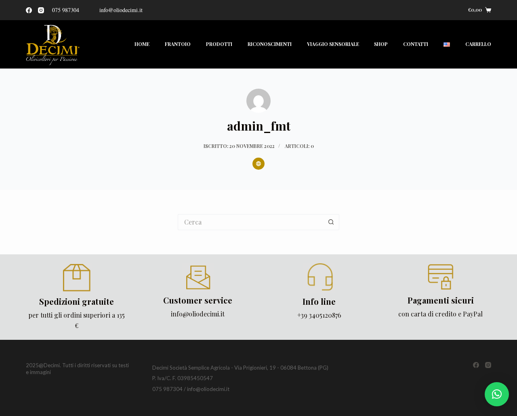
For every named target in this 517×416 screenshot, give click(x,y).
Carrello (478, 44)
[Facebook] (29, 10)
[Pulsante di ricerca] (331, 222)
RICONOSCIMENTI (270, 44)
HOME (142, 44)
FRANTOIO (178, 44)
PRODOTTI (219, 44)
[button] (497, 394)
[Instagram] (41, 10)
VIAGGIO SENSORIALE (333, 44)
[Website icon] (258, 164)
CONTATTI (415, 44)
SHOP (381, 44)
